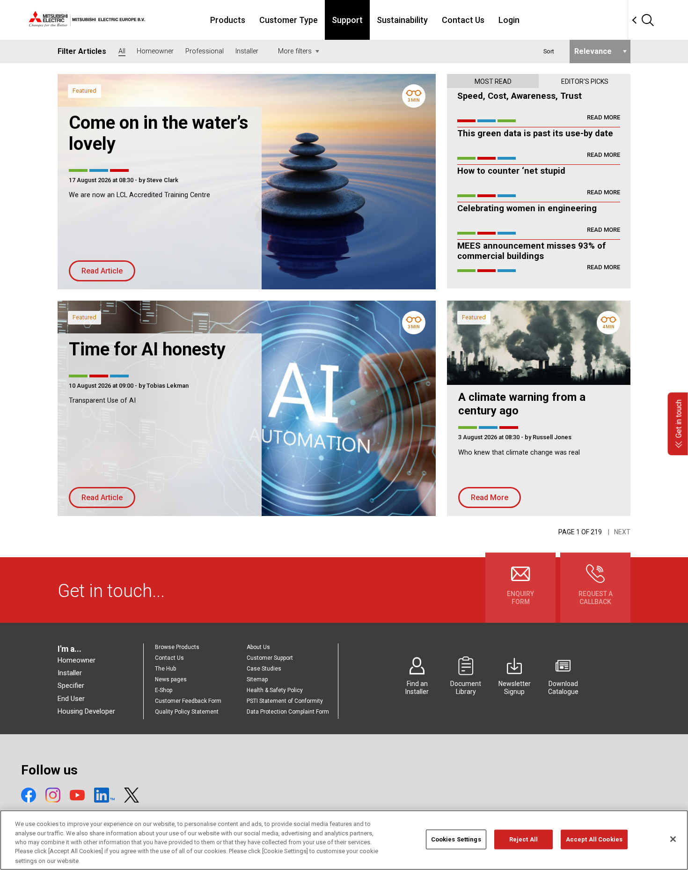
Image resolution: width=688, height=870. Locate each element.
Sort (548, 51)
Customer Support (270, 658)
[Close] (673, 839)
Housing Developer (86, 711)
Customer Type (288, 20)
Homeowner (76, 660)
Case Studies (264, 668)
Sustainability (402, 20)
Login (509, 20)
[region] (344, 840)
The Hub (165, 668)
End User (71, 698)
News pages (171, 679)
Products (227, 20)
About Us (258, 647)
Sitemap (257, 679)
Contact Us (463, 20)
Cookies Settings (456, 839)
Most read (493, 81)
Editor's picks (584, 81)
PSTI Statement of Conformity (285, 701)
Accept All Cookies (594, 839)
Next (622, 532)
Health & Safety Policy (275, 690)
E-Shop (163, 690)
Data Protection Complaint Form (288, 711)
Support (347, 20)
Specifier (71, 685)
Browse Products (177, 647)
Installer (70, 673)
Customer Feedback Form (188, 701)
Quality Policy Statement (187, 711)
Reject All (523, 839)
